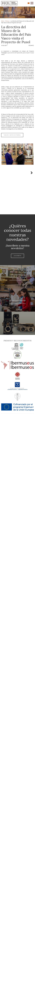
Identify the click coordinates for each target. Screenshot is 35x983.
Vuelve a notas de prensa (12, 135)
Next (31, 172)
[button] (29, 3)
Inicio (2, 21)
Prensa (7, 21)
